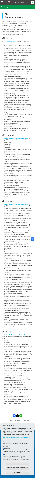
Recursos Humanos (20, 2)
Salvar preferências (17, 463)
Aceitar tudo (17, 472)
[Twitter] (17, 415)
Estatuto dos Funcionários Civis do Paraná (16, 138)
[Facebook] (14, 415)
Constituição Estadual (10, 41)
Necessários (7, 442)
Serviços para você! (7, 7)
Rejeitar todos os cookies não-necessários (17, 467)
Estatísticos (7, 448)
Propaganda (7, 454)
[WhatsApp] (21, 415)
